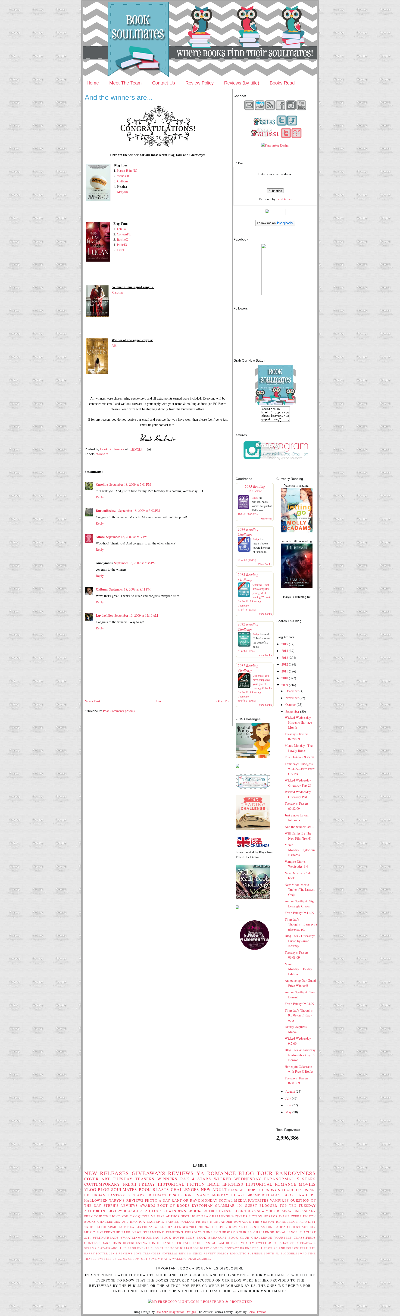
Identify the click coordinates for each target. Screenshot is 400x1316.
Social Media (233, 1200)
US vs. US (119, 1258)
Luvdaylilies (104, 615)
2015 (284, 644)
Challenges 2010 (113, 1221)
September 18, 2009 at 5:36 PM (135, 563)
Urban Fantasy (108, 1195)
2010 (284, 678)
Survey (241, 1243)
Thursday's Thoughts (279, 1190)
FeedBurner (284, 199)
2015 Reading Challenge (255, 488)
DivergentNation (139, 1243)
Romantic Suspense (246, 1253)
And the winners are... (299, 827)
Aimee (100, 536)
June (288, 1105)
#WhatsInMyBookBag (140, 1237)
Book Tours (245, 1211)
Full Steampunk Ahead (266, 1227)
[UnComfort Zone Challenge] (253, 787)
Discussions (181, 1195)
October (290, 704)
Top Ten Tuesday (298, 1205)
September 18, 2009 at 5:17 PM (127, 537)
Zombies (204, 1258)
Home (93, 82)
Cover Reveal (229, 1227)
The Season (263, 1221)
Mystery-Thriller (114, 1232)
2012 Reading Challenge (248, 626)
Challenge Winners (228, 1216)
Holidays (156, 1195)
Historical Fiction (181, 1184)
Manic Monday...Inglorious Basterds (300, 850)
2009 (284, 685)
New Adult (214, 1189)
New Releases (106, 1172)
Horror (271, 1216)
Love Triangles (147, 1253)
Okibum (122, 181)
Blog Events (138, 1248)
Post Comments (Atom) (119, 711)
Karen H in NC (127, 170)
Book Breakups (212, 1237)
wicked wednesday (237, 1179)
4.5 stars (102, 1248)
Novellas (170, 1253)
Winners (102, 454)
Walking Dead (184, 1258)
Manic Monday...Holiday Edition (298, 969)
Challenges (185, 1189)
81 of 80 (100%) (247, 560)
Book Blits (179, 1248)
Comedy (217, 1248)
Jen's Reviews (120, 1253)
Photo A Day (157, 1200)
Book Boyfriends (178, 1237)
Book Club (239, 1237)
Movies (307, 1184)
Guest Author (302, 1227)
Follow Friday (195, 1221)
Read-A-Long (289, 1211)
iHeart (238, 1195)
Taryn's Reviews (126, 1200)
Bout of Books (173, 1205)
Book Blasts (154, 1189)
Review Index (191, 1253)
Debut (257, 1248)
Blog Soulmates (117, 1189)
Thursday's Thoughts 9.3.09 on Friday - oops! (299, 1015)
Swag (302, 1253)
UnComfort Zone (142, 1258)
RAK (184, 1179)
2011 (284, 671)
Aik (114, 345)
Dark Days (111, 1243)
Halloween (96, 1200)
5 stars (306, 1179)
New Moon (266, 1211)
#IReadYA (304, 1243)
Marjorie (122, 192)
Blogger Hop (241, 1190)
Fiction (255, 1216)
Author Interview (103, 1211)
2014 (284, 650)
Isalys (255, 497)
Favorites (258, 1200)
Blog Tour (255, 1172)
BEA (204, 1216)
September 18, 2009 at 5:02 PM (139, 510)
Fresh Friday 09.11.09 (299, 912)
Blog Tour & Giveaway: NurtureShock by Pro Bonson (300, 1055)
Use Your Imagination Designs (176, 1312)
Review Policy (199, 82)
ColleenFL (124, 234)
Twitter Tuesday (272, 1243)
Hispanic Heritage (174, 1243)
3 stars (136, 1195)
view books (266, 518)
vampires (279, 1200)
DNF (248, 1248)
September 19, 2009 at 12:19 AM (136, 615)
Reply (100, 497)
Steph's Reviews (120, 1205)
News (137, 1232)
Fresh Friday (139, 1184)
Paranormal (279, 1179)
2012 (284, 664)
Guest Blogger (261, 1205)
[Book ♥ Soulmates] (275, 294)
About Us (119, 1248)
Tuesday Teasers (134, 1179)
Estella (121, 229)
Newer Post (92, 701)
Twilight (111, 1216)
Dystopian (202, 1205)
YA (201, 1172)
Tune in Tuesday (219, 1232)
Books (90, 1221)
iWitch (309, 1216)
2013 (284, 657)
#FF (292, 1243)
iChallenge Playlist (296, 1221)
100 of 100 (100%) (248, 514)
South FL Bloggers (280, 1253)
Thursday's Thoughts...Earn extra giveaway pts (301, 924)
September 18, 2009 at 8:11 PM (130, 589)
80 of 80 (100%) (247, 700)
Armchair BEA (121, 1227)
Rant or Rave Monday (195, 1200)
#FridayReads (106, 1237)
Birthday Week (150, 1227)
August (290, 1091)
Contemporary (102, 1184)
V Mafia (164, 1258)
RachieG (122, 239)
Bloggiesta (136, 1211)
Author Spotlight (183, 1216)
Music (89, 1232)
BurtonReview (106, 510)
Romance (221, 1172)
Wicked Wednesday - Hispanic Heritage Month (299, 722)
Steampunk (153, 1232)
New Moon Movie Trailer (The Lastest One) (300, 889)
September (292, 711)
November (292, 698)
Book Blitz (199, 1248)
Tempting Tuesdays (184, 1232)
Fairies (172, 1221)
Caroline (117, 292)
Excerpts (155, 1221)
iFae (161, 1216)
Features (308, 1248)
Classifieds (305, 1237)
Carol (120, 250)
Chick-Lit (206, 1227)
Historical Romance (271, 1184)
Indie (198, 1243)
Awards (147, 1205)
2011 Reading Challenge (248, 668)
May (288, 1112)
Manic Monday (212, 1195)
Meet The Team (125, 82)
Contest (92, 1243)
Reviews (181, 1172)
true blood (95, 1227)
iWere (296, 1216)
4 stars (201, 1179)
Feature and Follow (281, 1248)
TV (252, 1243)
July (288, 1098)
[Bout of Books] (253, 756)
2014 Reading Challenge (248, 532)
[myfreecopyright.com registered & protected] (200, 1301)
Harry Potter (96, 1253)
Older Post (223, 701)
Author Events (218, 1211)
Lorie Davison (256, 1312)
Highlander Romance (230, 1221)
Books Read (282, 82)
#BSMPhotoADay (264, 1195)
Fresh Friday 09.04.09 (299, 1003)
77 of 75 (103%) (247, 609)
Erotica (137, 1221)
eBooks (195, 1211)
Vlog (90, 1189)
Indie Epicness (225, 1184)
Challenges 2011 (181, 1227)
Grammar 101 (229, 1205)
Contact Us (163, 82)
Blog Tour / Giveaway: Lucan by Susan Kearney (300, 941)
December (292, 691)
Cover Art (97, 1179)
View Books (265, 564)
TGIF (98, 1216)
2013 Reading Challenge (248, 577)
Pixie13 (122, 245)
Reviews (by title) (241, 82)
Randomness (295, 1172)
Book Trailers (300, 1195)
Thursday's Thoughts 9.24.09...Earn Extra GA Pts (300, 769)
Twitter (104, 1258)
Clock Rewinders (167, 1211)
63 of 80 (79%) (246, 651)
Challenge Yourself (271, 1237)
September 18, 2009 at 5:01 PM (130, 484)
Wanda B (123, 176)
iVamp (284, 1216)
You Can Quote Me (139, 1216)
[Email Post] (148, 449)
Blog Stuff (159, 1248)
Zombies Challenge (255, 1232)
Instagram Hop (218, 1243)
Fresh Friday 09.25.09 (299, 757)
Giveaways (149, 1172)
